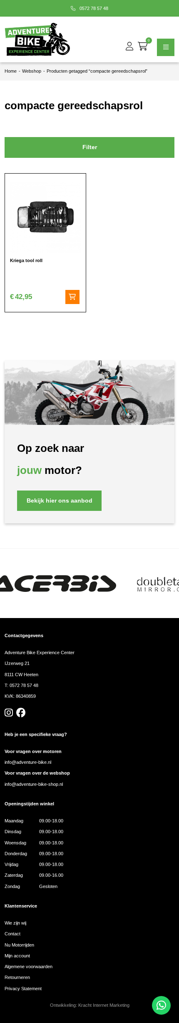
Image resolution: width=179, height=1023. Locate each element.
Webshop (31, 71)
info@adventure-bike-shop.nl (34, 784)
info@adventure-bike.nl (28, 762)
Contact (12, 933)
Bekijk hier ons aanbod (59, 501)
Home (11, 71)
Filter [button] (89, 147)
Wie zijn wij (15, 922)
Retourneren (17, 977)
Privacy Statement (23, 988)
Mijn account (17, 955)
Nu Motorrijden (19, 944)
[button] (72, 297)
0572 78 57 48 (93, 8)
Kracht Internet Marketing (103, 1005)
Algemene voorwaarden (28, 966)
